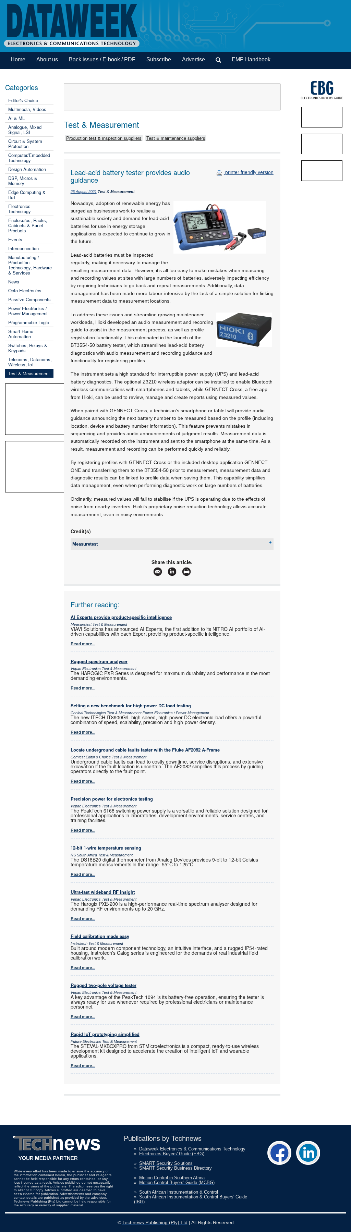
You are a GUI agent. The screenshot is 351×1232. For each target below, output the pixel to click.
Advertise (193, 59)
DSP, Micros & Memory (22, 180)
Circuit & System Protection (25, 143)
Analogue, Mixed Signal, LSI (24, 129)
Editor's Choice (23, 100)
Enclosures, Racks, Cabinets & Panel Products (27, 225)
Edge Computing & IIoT (27, 194)
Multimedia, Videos (27, 109)
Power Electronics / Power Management (28, 311)
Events (15, 239)
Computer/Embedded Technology (29, 157)
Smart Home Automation (20, 334)
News (13, 281)
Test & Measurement (29, 373)
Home (18, 59)
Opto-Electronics (24, 290)
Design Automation (27, 169)
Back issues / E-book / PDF (102, 59)
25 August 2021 (84, 192)
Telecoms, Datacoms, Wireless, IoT (30, 362)
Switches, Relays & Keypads (27, 348)
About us (47, 59)
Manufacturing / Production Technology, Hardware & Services (30, 265)
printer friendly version (249, 172)
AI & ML (16, 118)
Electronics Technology (19, 209)
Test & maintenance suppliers (175, 138)
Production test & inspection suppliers (104, 138)
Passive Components (29, 299)
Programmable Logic (28, 322)
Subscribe (158, 59)
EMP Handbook (251, 59)
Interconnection (23, 248)
